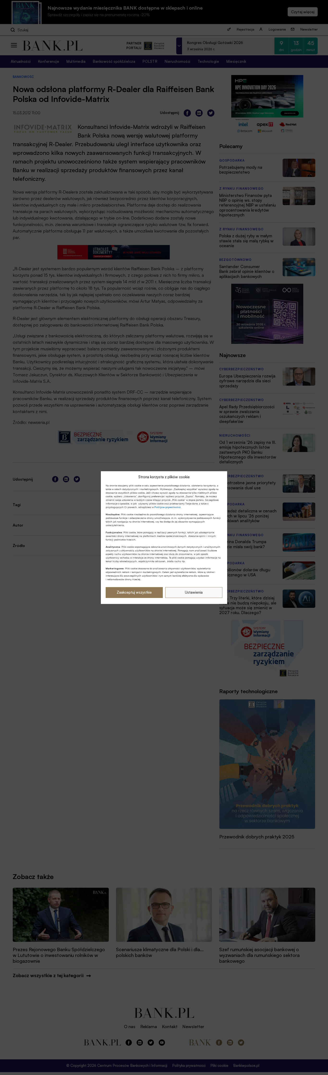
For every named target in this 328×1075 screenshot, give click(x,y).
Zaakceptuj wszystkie (134, 592)
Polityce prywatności (167, 507)
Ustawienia (194, 592)
